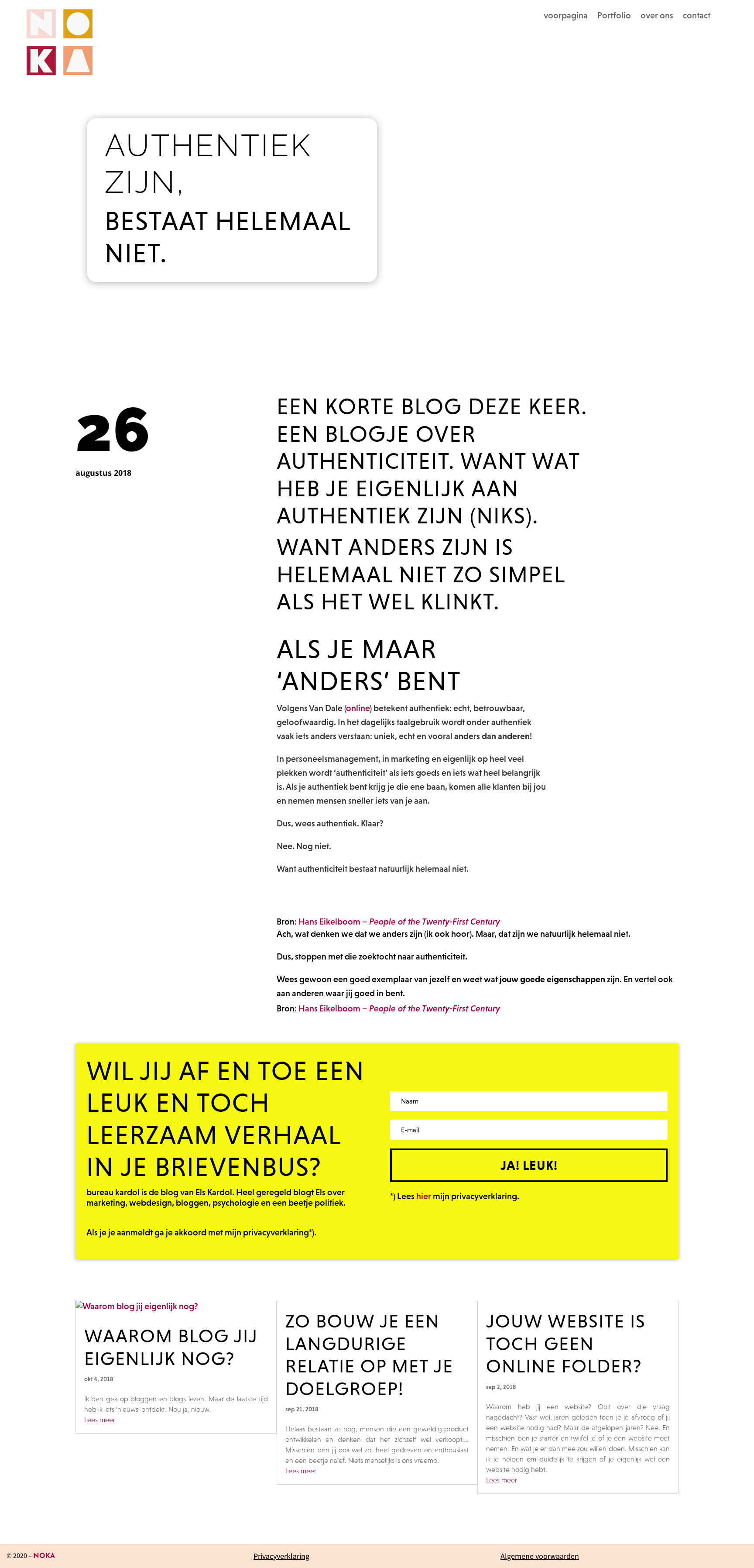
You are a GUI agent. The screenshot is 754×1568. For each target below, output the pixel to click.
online (358, 708)
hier (423, 1196)
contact (696, 16)
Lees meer (99, 1420)
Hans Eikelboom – (399, 921)
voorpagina (566, 16)
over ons (657, 16)
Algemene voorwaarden (539, 1556)
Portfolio (614, 16)
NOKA (44, 1556)
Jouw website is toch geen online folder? (566, 1343)
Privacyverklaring (281, 1556)
